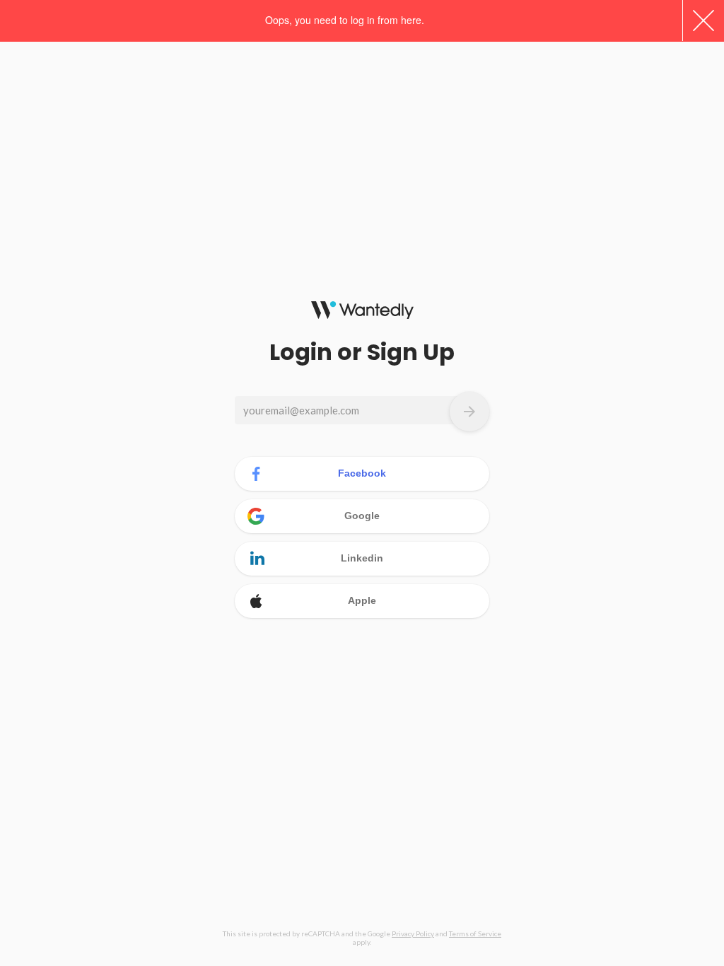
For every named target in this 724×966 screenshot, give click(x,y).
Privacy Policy (413, 933)
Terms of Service (475, 933)
